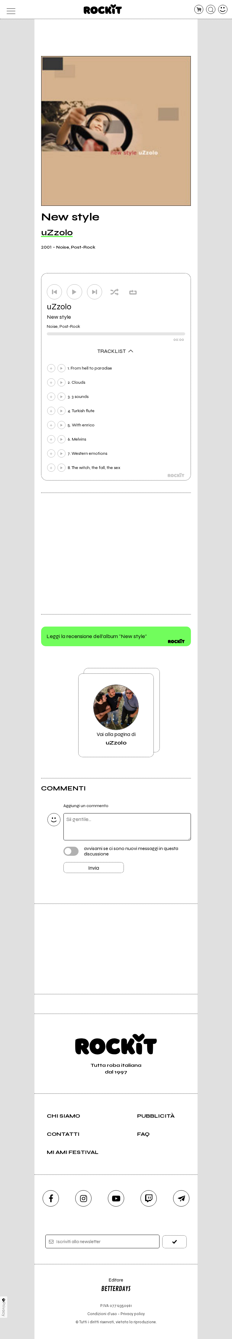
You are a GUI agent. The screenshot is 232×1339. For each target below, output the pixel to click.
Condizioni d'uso (102, 1313)
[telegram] (181, 1198)
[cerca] (210, 9)
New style (59, 317)
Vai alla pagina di (116, 738)
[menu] (9, 9)
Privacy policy (133, 1313)
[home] (103, 9)
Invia (93, 868)
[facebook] (51, 1198)
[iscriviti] (174, 1241)
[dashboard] (222, 9)
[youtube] (116, 1198)
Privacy (3, 1309)
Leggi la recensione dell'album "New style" (97, 636)
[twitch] (148, 1198)
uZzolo (57, 232)
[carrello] (199, 9)
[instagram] (83, 1198)
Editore (112, 1283)
